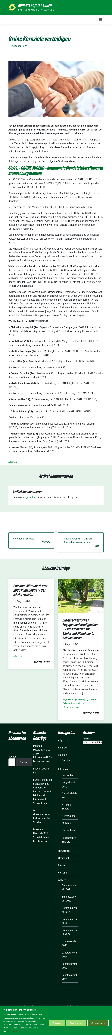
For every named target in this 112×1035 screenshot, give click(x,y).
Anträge (66, 760)
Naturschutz (68, 830)
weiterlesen (41, 662)
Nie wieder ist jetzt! (31, 540)
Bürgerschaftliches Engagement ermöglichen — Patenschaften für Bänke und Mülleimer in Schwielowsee (80, 629)
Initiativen (63, 769)
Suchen (12, 756)
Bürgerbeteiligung (80, 699)
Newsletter (64, 850)
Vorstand (62, 872)
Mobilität (67, 823)
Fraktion (66, 703)
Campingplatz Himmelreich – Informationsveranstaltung (80, 542)
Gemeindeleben (77, 703)
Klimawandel (69, 815)
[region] (56, 1020)
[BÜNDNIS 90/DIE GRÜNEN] (12, 7)
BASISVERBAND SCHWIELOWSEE (36, 9)
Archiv (86, 738)
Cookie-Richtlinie (13, 1031)
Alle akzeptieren (98, 1023)
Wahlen (62, 880)
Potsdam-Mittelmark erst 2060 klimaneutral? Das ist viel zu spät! (30, 590)
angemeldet (29, 497)
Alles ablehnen (76, 1023)
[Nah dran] (109, 1008)
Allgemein (12, 462)
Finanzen (93, 699)
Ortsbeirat (63, 858)
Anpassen (57, 1023)
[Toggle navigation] (100, 19)
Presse (61, 865)
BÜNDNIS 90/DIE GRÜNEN (35, 6)
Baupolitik (67, 775)
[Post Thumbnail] (81, 595)
